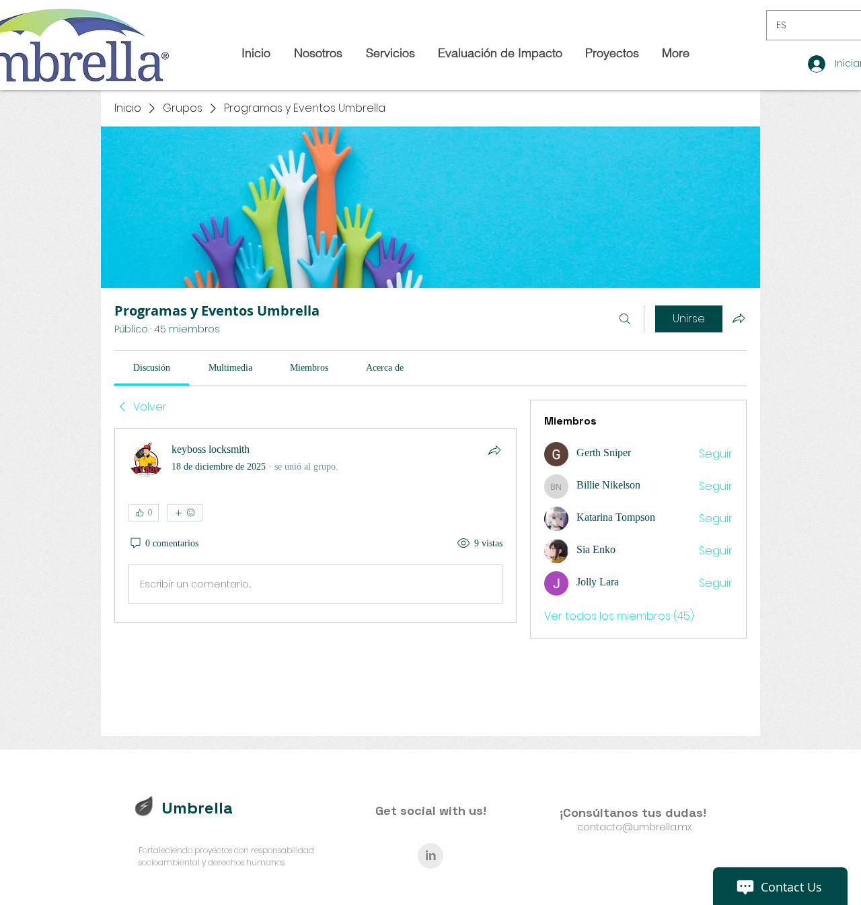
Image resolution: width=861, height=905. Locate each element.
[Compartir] (494, 450)
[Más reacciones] (184, 512)
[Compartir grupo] (739, 318)
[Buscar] (625, 318)
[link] (151, 368)
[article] (315, 525)
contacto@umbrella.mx (634, 827)
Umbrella (197, 807)
